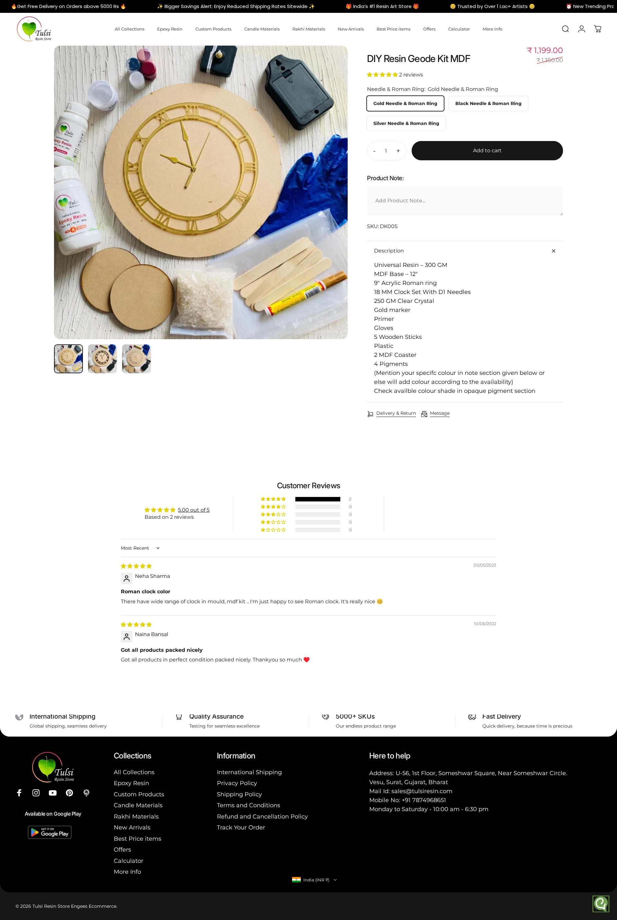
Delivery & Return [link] (396, 413)
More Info (127, 871)
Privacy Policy (237, 783)
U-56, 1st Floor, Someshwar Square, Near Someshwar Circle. (481, 773)
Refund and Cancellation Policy (262, 816)
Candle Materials (138, 805)
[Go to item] (68, 358)
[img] (136, 566)
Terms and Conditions (248, 805)
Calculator (128, 860)
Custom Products (139, 794)
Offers (122, 849)
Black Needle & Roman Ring (488, 103)
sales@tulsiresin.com (421, 791)
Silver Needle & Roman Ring (406, 123)
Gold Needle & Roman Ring (405, 103)
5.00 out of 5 (194, 510)
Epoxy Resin (131, 783)
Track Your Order (241, 827)
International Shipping (249, 772)
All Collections (134, 772)
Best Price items (137, 838)
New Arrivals (132, 827)
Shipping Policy (239, 794)
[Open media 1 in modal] (201, 192)
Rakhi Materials (136, 816)
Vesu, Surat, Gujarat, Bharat (408, 782)
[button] (383, 75)
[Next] (331, 208)
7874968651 (429, 800)
